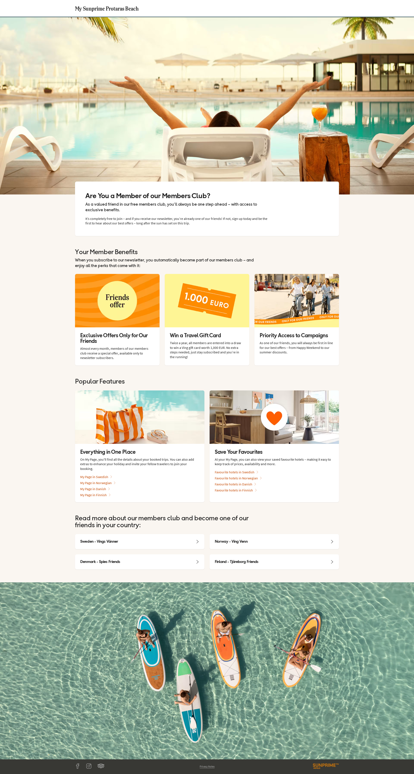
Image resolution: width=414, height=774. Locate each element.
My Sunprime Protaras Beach (107, 8)
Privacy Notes (207, 766)
